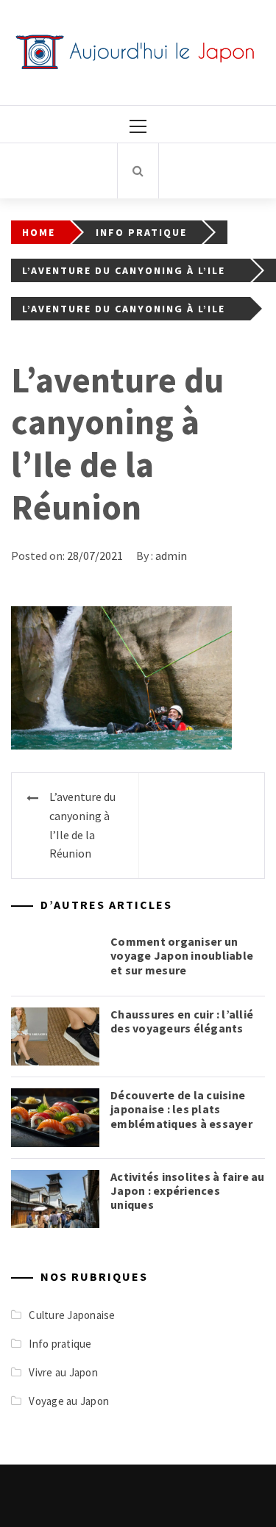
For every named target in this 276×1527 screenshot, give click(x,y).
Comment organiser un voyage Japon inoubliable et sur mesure (181, 955)
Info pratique (60, 1344)
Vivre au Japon (63, 1372)
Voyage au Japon (69, 1401)
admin (171, 555)
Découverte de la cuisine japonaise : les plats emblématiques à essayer (181, 1109)
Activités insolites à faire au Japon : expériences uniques (187, 1190)
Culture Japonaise (72, 1315)
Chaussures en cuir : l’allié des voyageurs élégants (181, 1021)
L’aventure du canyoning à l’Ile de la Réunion (82, 824)
